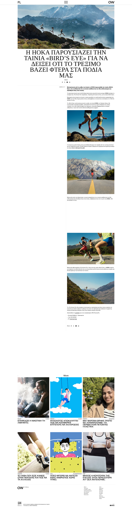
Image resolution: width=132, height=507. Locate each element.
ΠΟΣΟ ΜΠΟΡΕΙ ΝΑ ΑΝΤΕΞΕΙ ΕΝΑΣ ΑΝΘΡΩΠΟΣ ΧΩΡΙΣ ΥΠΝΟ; (64, 478)
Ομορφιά (101, 493)
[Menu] (66, 2)
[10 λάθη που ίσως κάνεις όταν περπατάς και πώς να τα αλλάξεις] (33, 452)
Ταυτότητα (86, 488)
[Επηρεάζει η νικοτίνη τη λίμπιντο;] (33, 397)
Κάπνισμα (19, 418)
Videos (100, 498)
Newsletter (86, 493)
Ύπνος (51, 473)
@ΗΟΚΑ (77, 312)
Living (100, 494)
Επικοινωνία (86, 494)
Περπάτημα (20, 473)
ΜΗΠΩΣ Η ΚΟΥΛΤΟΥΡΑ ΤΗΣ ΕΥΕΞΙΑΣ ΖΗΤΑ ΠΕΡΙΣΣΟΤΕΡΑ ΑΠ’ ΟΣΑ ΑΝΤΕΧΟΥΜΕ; (97, 478)
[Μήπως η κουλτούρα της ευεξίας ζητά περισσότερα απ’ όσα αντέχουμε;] (98, 452)
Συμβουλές (52, 418)
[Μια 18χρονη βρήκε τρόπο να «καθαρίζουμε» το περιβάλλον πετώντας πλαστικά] (98, 397)
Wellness (66, 79)
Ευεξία (84, 473)
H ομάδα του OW (87, 489)
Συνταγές (101, 492)
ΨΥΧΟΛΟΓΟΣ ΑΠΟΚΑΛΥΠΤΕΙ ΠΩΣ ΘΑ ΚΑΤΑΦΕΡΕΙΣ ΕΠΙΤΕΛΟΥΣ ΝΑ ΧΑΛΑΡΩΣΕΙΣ (64, 423)
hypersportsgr (73, 319)
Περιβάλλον (85, 418)
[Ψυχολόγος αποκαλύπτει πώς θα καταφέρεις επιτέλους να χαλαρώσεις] (66, 397)
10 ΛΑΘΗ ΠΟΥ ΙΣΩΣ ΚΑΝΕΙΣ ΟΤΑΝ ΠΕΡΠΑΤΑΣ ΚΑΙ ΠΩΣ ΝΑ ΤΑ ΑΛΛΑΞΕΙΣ (32, 478)
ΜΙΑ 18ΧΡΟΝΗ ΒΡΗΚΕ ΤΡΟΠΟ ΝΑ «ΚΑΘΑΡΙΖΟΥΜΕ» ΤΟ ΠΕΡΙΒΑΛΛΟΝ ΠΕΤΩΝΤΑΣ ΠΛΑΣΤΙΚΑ (97, 424)
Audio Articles (102, 497)
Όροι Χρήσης (86, 492)
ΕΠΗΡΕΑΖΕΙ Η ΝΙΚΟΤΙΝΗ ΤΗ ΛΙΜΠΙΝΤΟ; (31, 422)
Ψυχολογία (101, 488)
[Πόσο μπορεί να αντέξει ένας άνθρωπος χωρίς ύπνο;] (66, 452)
